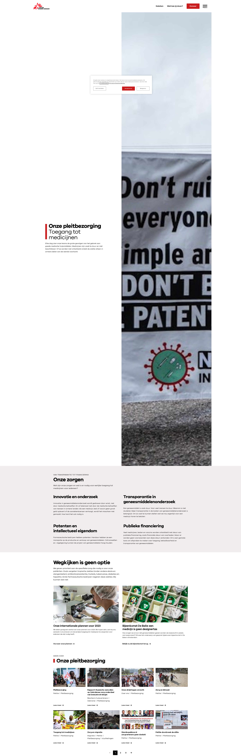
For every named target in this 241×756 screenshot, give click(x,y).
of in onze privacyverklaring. (116, 83)
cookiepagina (104, 83)
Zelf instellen (100, 88)
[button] (110, 752)
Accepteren (128, 88)
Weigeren (143, 88)
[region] (121, 85)
